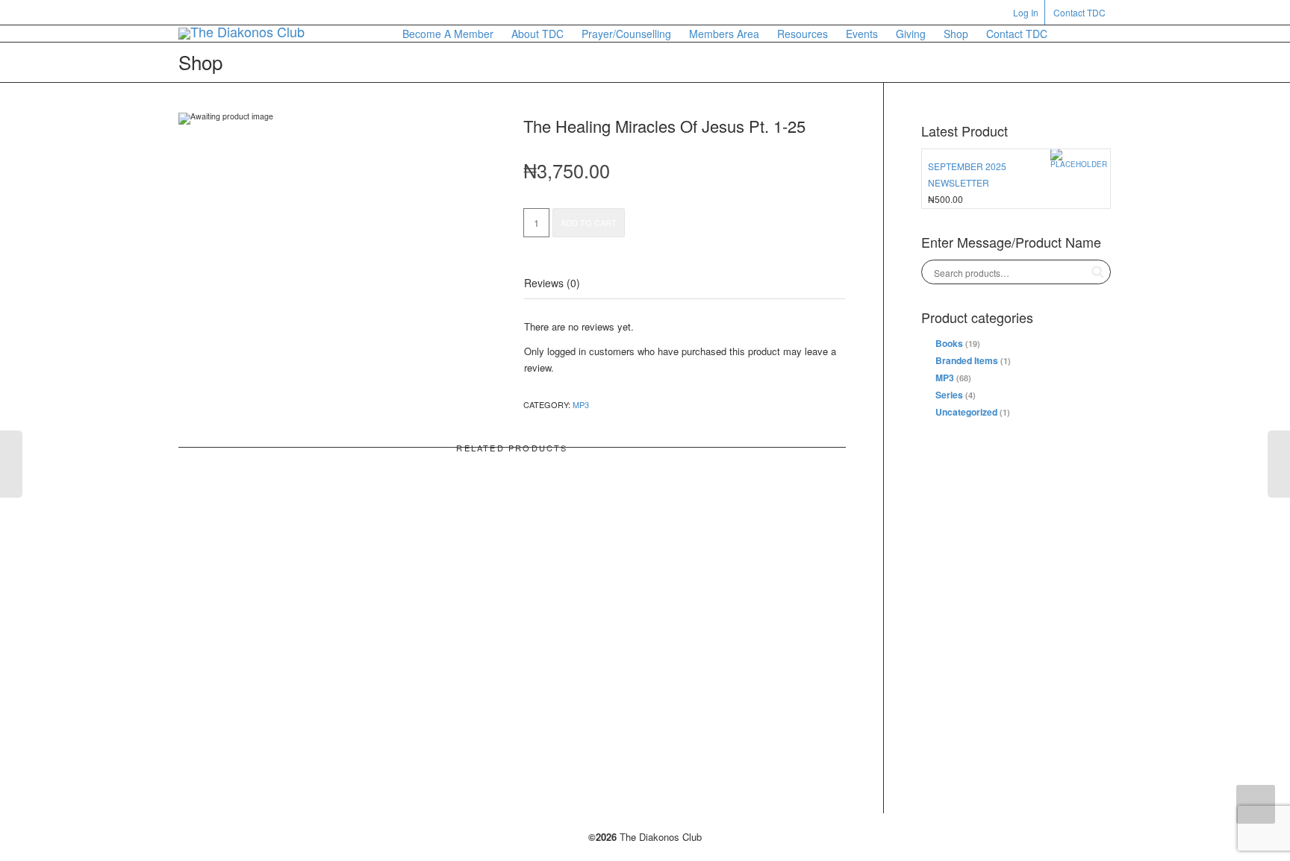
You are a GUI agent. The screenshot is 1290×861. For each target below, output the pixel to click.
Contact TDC (1079, 12)
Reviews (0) (552, 282)
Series (949, 394)
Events (862, 33)
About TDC (537, 33)
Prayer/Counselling (626, 33)
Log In (1025, 12)
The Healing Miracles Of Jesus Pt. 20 (282, 650)
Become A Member (447, 33)
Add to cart (589, 222)
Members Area (724, 33)
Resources (802, 33)
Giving (911, 33)
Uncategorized (966, 412)
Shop (956, 33)
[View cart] (1070, 33)
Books (949, 343)
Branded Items (966, 360)
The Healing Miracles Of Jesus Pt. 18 (742, 650)
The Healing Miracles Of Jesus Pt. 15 (512, 650)
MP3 (581, 404)
